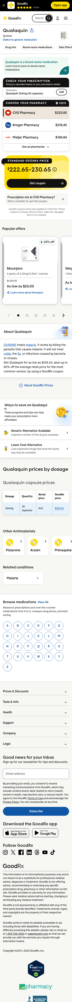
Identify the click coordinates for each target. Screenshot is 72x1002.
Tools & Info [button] (11, 702)
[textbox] (36, 774)
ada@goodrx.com (38, 933)
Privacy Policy (11, 802)
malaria (31, 345)
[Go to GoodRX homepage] (12, 18)
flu (19, 354)
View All (43, 602)
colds (7, 354)
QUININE (10, 345)
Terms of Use (35, 798)
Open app (60, 6)
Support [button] (8, 723)
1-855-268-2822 (15, 933)
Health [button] (7, 712)
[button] (3, 6)
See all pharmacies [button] (33, 146)
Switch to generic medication (20, 39)
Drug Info (10, 47)
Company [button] (9, 733)
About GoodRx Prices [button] (38, 385)
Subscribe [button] (49, 812)
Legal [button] (6, 744)
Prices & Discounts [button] (16, 691)
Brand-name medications (37, 47)
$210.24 (59, 508)
